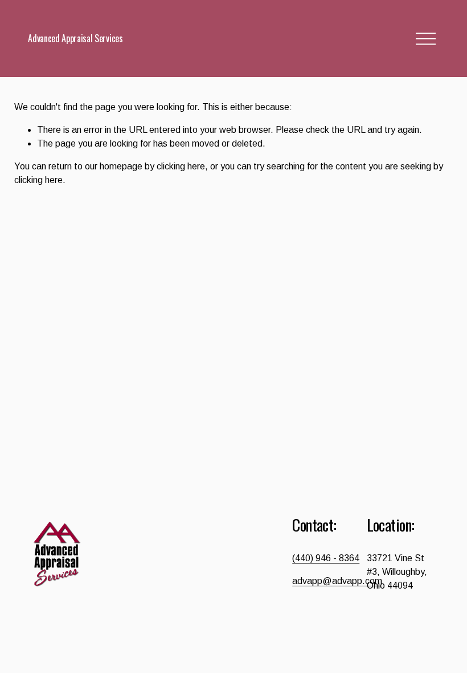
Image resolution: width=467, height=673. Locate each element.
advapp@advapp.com (337, 581)
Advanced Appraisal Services (75, 38)
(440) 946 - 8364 (325, 558)
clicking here (181, 166)
